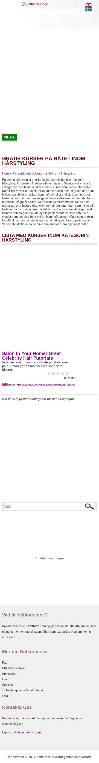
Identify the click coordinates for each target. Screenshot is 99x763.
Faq (4, 662)
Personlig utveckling (27, 173)
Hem (5, 173)
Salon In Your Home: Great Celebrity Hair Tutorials (31, 356)
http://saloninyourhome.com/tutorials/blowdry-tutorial (46, 384)
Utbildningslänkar (13, 668)
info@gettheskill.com (27, 732)
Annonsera (9, 673)
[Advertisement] (49, 81)
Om (4, 679)
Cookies (7, 684)
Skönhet (51, 173)
